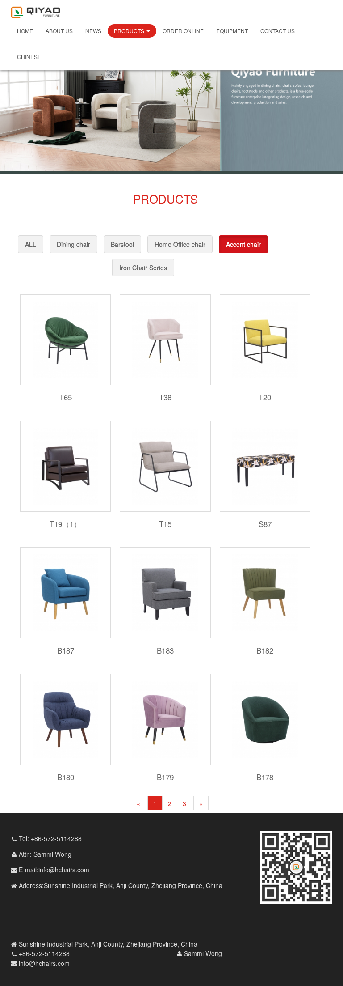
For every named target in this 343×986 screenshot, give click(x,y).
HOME (25, 30)
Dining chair (73, 244)
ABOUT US (59, 30)
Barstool (122, 244)
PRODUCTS (130, 30)
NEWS (93, 30)
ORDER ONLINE (183, 30)
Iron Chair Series (143, 267)
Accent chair (243, 244)
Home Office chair (180, 244)
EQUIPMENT (232, 30)
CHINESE (29, 56)
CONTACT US (277, 30)
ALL (30, 244)
